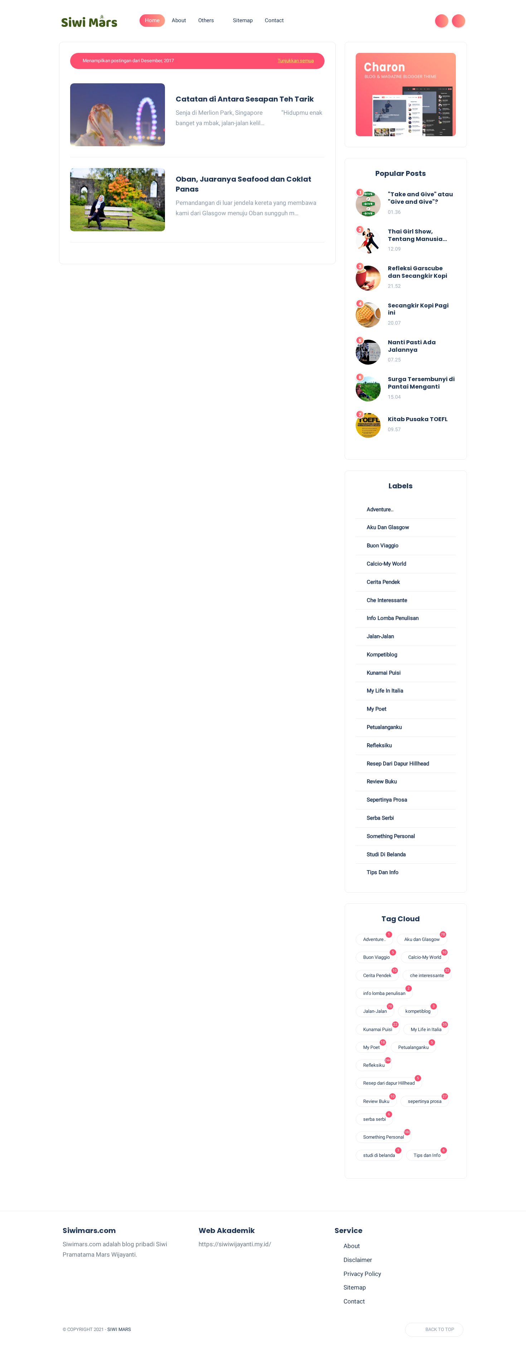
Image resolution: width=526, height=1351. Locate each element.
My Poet (375, 709)
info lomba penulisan (392, 618)
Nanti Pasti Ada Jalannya (412, 346)
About (352, 1245)
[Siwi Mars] (89, 20)
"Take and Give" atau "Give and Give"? (420, 198)
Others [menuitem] (206, 20)
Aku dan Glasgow (387, 527)
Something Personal (390, 836)
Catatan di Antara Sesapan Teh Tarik (245, 99)
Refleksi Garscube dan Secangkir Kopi (417, 272)
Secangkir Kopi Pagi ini (418, 309)
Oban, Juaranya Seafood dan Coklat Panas (243, 184)
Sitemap (355, 1287)
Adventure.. (379, 509)
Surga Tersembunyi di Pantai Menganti (421, 383)
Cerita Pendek (382, 582)
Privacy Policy (362, 1273)
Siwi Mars (119, 1329)
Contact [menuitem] (274, 20)
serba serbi (379, 818)
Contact (354, 1301)
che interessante (386, 600)
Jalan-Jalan (379, 636)
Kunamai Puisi (383, 673)
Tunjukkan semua (296, 60)
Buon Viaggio (382, 545)
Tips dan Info (382, 872)
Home (152, 20)
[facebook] (397, 21)
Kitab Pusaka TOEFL (418, 419)
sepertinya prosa (386, 800)
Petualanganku (383, 727)
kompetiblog (381, 654)
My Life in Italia (384, 690)
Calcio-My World (385, 564)
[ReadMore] (322, 133)
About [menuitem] (179, 20)
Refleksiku (378, 745)
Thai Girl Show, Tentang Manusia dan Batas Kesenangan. (415, 235)
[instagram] (409, 21)
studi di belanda (385, 854)
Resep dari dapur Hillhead (397, 763)
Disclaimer (358, 1259)
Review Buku (381, 781)
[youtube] (420, 21)
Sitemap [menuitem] (243, 20)
